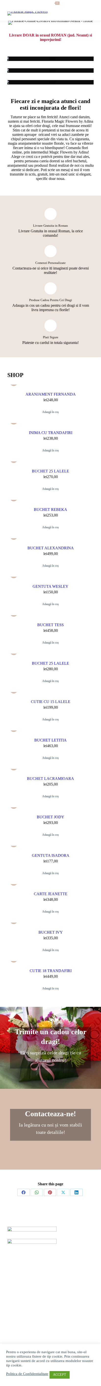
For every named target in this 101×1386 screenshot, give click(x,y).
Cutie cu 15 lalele (50, 702)
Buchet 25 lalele (50, 471)
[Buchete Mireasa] (50, 59)
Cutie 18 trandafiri (51, 971)
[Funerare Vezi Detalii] (50, 82)
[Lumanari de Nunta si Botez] (50, 70)
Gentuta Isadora (50, 855)
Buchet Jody (50, 817)
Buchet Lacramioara (50, 778)
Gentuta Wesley (50, 586)
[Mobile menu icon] (89, 13)
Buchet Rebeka (50, 509)
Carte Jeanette (50, 894)
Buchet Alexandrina (50, 548)
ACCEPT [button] (59, 1374)
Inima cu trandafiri (50, 433)
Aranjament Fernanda (50, 394)
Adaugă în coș (50, 412)
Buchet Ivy (50, 932)
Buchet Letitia (50, 740)
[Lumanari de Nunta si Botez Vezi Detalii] (50, 70)
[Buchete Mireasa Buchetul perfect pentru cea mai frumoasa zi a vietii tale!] (50, 59)
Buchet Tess (50, 625)
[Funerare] (50, 82)
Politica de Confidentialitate (27, 1374)
